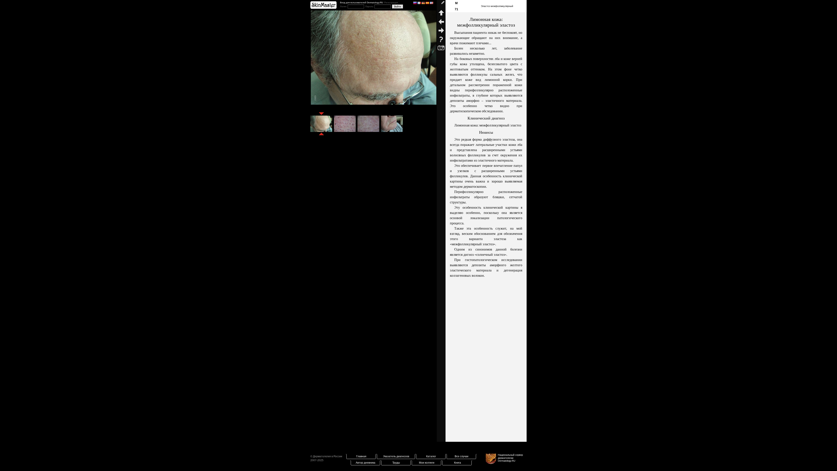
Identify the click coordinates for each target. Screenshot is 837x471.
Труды (396, 462)
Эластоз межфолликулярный (497, 6)
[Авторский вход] (441, 4)
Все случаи (461, 456)
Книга (457, 462)
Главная (361, 456)
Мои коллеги (426, 462)
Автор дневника (365, 462)
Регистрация (391, 2)
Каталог (431, 456)
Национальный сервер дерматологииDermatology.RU (510, 458)
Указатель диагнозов (396, 456)
